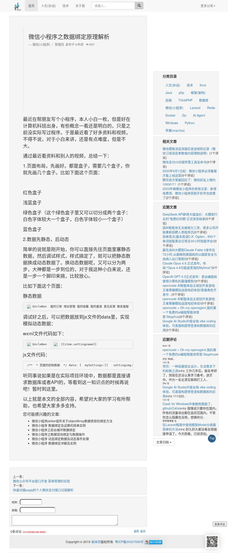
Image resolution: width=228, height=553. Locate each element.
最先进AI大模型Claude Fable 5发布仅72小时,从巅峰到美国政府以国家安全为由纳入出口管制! (190, 254)
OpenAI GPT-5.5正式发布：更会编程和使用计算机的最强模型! (190, 278)
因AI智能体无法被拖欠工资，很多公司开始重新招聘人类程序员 (190, 229)
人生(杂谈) (48, 5)
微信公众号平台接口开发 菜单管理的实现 (41, 481)
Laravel (195, 107)
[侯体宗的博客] (17, 5)
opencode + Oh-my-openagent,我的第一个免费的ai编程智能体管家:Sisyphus (189, 312)
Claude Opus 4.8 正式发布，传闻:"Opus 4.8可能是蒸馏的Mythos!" (187, 265)
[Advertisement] (78, 77)
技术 (66, 5)
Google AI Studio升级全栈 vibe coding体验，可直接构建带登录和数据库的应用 (189, 325)
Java (168, 92)
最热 (143, 531)
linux (203, 85)
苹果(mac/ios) (175, 130)
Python (190, 123)
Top (212, 438)
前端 (168, 100)
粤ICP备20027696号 (129, 541)
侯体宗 (95, 541)
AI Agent (199, 115)
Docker (170, 115)
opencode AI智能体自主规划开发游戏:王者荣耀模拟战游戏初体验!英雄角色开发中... (189, 290)
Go (184, 115)
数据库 (203, 100)
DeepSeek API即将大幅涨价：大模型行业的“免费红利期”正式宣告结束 (190, 216)
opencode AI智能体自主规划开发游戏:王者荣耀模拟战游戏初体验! (189, 301)
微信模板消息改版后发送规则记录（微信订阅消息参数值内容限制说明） (189, 150)
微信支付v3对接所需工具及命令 (184, 162)
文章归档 (163, 442)
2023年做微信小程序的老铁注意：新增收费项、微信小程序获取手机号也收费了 (189, 193)
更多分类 (207, 5)
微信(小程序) (174, 107)
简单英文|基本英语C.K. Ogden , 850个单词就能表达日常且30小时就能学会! (189, 238)
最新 (136, 531)
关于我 (80, 5)
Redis (211, 107)
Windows (171, 123)
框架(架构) (198, 92)
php (181, 92)
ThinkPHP (185, 100)
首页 (31, 5)
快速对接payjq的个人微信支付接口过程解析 (43, 490)
